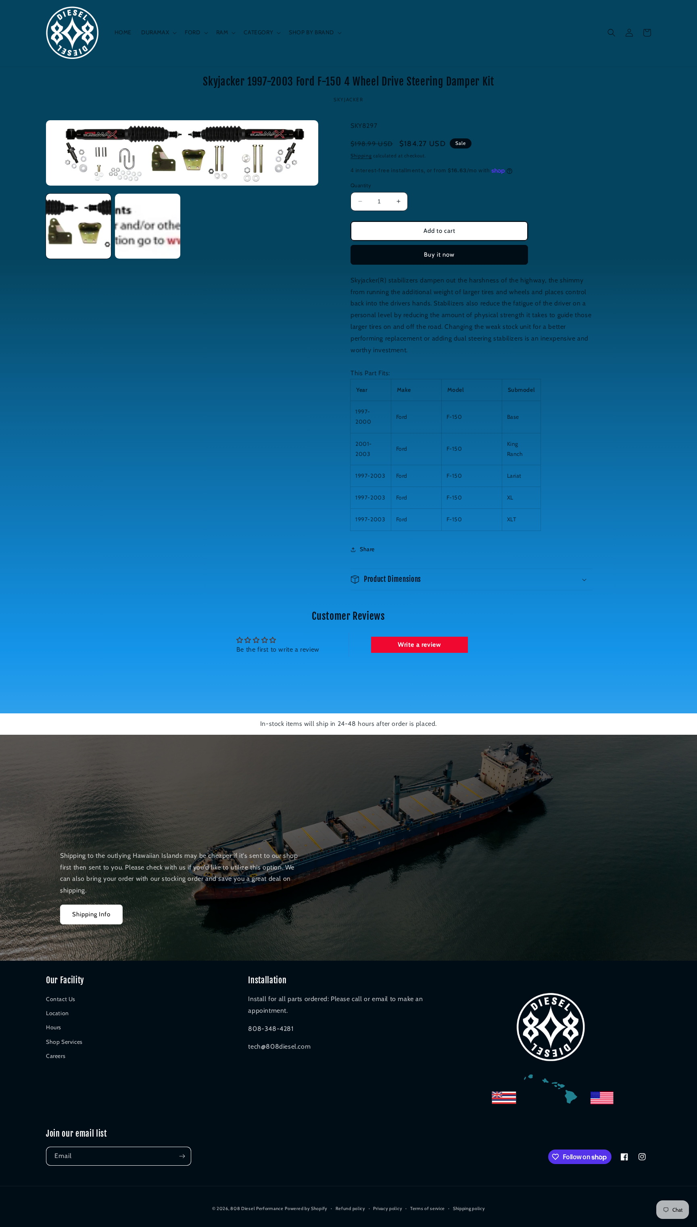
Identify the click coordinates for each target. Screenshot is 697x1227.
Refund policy (350, 1208)
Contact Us (60, 999)
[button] (158, 32)
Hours (53, 1027)
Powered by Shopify (306, 1208)
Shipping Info (91, 914)
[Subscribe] (182, 1156)
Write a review (419, 644)
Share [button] (367, 549)
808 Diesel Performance (256, 1208)
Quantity (361, 185)
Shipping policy (469, 1208)
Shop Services (64, 1041)
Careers (55, 1056)
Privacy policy (387, 1208)
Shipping (361, 156)
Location (57, 1013)
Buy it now (439, 254)
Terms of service (427, 1208)
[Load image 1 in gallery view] (78, 226)
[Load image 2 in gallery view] (147, 226)
